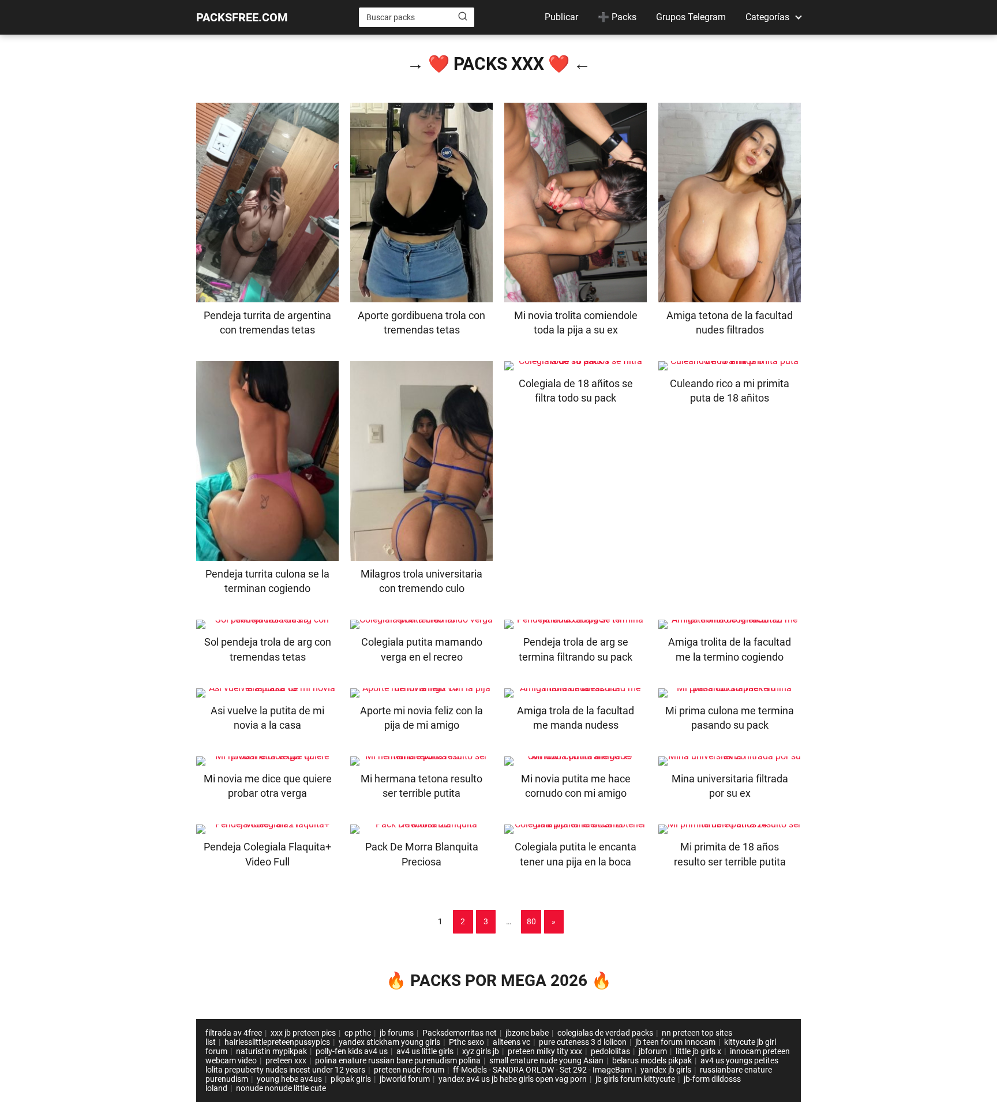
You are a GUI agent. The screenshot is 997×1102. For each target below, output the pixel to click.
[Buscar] (462, 17)
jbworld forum (405, 1079)
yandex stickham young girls (389, 1042)
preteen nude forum (409, 1069)
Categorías (767, 17)
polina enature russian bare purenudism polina (398, 1060)
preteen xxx (285, 1060)
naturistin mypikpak (271, 1051)
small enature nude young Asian (546, 1060)
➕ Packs (617, 17)
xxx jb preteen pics (303, 1032)
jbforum (653, 1051)
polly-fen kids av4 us (352, 1051)
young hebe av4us (289, 1079)
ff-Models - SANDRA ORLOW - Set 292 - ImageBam (542, 1069)
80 (531, 921)
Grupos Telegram (691, 17)
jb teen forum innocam (675, 1042)
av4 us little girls (424, 1051)
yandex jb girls (665, 1069)
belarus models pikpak (652, 1060)
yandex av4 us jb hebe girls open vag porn (512, 1079)
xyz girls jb (480, 1051)
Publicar (561, 17)
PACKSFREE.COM (242, 17)
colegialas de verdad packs (605, 1032)
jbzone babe (527, 1032)
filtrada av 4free (233, 1032)
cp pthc (357, 1032)
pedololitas (610, 1051)
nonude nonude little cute (281, 1088)
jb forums (397, 1032)
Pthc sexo (466, 1042)
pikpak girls (351, 1079)
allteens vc (511, 1042)
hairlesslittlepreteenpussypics (277, 1042)
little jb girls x (698, 1051)
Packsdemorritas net (459, 1032)
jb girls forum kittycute (635, 1079)
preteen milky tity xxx (545, 1051)
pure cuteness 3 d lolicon (583, 1042)
